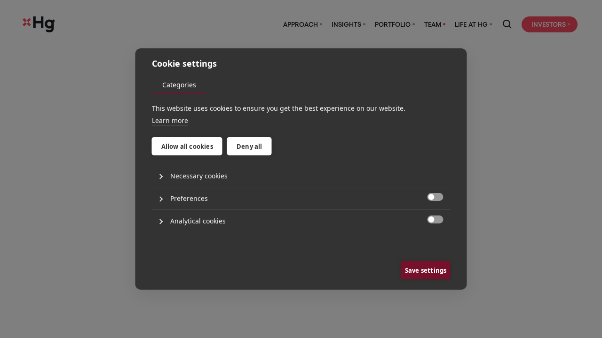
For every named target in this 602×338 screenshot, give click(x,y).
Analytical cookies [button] (198, 220)
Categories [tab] (179, 84)
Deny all (249, 146)
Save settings (426, 270)
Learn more (170, 120)
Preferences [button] (189, 198)
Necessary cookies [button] (199, 175)
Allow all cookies (187, 146)
